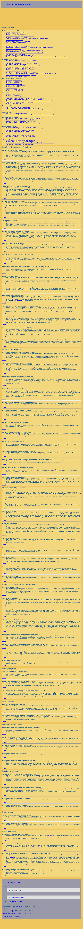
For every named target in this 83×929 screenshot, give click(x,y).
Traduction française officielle (12, 914)
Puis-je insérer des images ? (14, 84)
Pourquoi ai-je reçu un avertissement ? (16, 71)
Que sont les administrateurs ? (14, 94)
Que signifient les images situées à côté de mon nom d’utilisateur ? (24, 53)
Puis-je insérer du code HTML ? (14, 81)
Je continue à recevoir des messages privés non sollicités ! (22, 108)
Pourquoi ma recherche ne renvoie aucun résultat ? (20, 120)
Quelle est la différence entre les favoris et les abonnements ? (23, 127)
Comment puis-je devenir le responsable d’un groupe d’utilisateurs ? (25, 99)
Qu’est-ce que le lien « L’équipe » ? (15, 103)
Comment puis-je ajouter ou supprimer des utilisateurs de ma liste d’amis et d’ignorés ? (30, 115)
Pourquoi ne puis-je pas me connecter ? (17, 37)
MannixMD (20, 906)
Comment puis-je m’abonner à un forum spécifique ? (20, 130)
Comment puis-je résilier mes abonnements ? (18, 131)
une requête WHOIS (11, 857)
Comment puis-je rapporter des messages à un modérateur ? (22, 72)
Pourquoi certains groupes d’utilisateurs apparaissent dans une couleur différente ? (29, 100)
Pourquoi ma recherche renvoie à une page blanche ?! (21, 121)
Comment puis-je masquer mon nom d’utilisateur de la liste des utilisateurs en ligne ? (29, 47)
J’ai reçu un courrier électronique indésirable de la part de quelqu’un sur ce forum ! (29, 109)
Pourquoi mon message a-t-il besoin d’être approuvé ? (21, 75)
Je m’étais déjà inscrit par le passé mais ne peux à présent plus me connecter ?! (28, 38)
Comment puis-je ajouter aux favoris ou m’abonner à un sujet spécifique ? (26, 129)
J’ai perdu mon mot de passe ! (14, 40)
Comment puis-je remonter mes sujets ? (17, 76)
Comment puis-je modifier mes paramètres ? (18, 46)
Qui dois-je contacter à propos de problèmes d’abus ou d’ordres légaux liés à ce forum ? (30, 143)
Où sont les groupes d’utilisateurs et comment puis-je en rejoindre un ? (25, 98)
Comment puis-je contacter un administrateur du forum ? (21, 144)
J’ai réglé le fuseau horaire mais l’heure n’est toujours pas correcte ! (25, 50)
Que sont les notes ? (11, 88)
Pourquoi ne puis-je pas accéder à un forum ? (18, 68)
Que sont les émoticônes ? (13, 82)
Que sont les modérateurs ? (13, 95)
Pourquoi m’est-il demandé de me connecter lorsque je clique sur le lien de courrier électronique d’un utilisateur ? (37, 57)
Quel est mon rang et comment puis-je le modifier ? (20, 55)
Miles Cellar (27, 914)
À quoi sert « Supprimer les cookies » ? (16, 42)
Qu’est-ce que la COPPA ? (13, 33)
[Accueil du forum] (41, 16)
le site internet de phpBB (19, 300)
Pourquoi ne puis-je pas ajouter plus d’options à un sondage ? (23, 65)
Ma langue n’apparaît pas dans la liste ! (16, 51)
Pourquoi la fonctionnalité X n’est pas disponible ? (20, 141)
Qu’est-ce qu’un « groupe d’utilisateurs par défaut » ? (20, 102)
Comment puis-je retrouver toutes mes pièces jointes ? (21, 136)
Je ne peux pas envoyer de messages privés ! (18, 107)
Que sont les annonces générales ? (16, 85)
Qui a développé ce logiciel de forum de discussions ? (21, 140)
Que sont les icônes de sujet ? (14, 90)
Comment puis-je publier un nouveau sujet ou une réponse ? (22, 60)
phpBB (13, 911)
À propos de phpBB (28, 838)
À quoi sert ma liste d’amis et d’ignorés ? (17, 113)
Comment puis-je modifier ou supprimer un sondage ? (21, 67)
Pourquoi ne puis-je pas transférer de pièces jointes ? (21, 69)
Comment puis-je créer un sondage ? (16, 64)
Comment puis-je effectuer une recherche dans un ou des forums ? (24, 118)
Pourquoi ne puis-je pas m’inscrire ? (16, 34)
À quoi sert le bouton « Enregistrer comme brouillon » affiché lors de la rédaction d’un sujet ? (31, 73)
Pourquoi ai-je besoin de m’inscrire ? (16, 32)
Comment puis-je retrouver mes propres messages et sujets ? (23, 123)
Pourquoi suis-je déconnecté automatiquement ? (19, 41)
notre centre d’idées (33, 846)
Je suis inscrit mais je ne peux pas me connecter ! (20, 36)
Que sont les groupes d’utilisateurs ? (16, 97)
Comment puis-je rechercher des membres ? (18, 122)
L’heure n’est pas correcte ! (13, 49)
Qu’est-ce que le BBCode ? (13, 80)
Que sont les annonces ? (13, 86)
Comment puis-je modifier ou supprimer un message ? (21, 62)
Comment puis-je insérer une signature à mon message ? (22, 63)
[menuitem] (18, 897)
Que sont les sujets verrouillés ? (15, 89)
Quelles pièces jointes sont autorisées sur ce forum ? (20, 135)
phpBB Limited (50, 835)
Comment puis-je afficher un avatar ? (16, 54)
